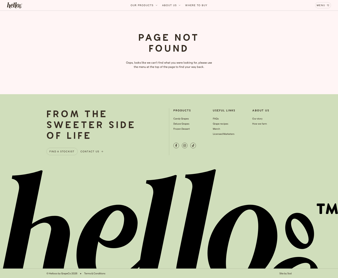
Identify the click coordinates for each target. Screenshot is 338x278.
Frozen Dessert (181, 128)
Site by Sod (285, 273)
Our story (257, 118)
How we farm (259, 123)
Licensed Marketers (223, 133)
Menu (321, 5)
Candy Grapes (181, 118)
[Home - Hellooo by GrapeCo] (14, 5)
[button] (144, 5)
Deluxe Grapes (181, 123)
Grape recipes (220, 123)
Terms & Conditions (94, 273)
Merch (216, 128)
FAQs (216, 118)
